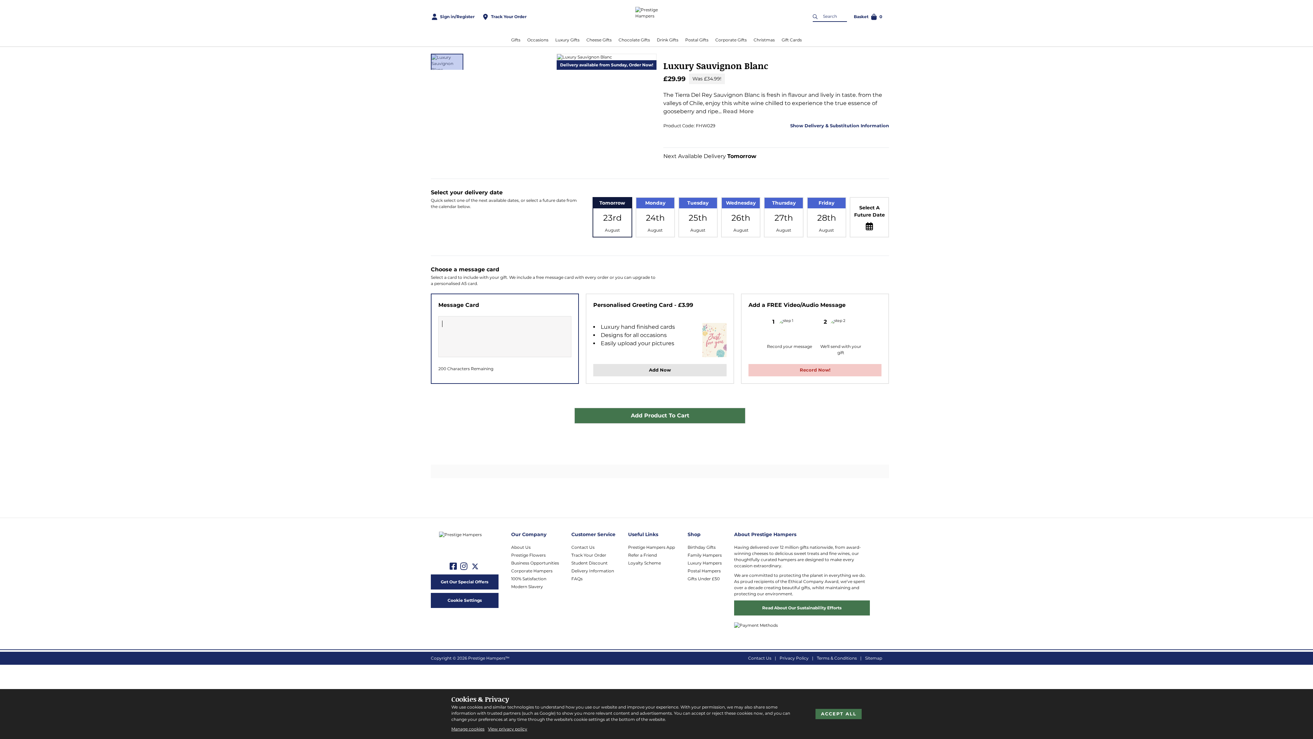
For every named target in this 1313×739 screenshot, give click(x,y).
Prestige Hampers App (651, 547)
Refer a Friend (642, 555)
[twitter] (475, 566)
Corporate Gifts (731, 39)
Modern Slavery (527, 586)
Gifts (515, 39)
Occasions (537, 39)
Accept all (839, 713)
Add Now (660, 370)
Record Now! (815, 370)
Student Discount (589, 563)
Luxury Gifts (567, 39)
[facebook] (453, 566)
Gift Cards (792, 39)
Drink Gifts (667, 39)
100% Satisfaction (528, 578)
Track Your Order (588, 555)
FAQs (577, 578)
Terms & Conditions (837, 658)
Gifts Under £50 (704, 578)
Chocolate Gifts (634, 39)
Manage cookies (468, 728)
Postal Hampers (704, 570)
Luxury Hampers (705, 563)
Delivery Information (592, 570)
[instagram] (463, 566)
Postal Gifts (696, 39)
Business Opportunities (535, 563)
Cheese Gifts (599, 39)
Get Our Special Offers (464, 581)
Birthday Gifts (702, 547)
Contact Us (583, 547)
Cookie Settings (465, 600)
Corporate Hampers (532, 570)
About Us (521, 547)
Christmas (764, 39)
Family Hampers (705, 555)
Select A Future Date (869, 211)
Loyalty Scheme (644, 563)
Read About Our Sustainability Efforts (801, 607)
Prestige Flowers (528, 555)
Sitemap (873, 658)
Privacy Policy (794, 658)
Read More (738, 111)
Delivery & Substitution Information (846, 125)
